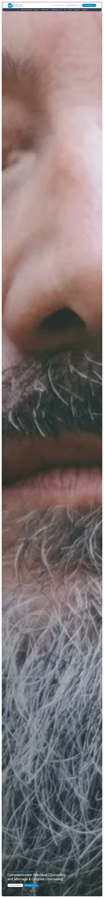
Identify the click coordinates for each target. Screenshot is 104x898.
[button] (79, 9)
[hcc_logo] (15, 5)
